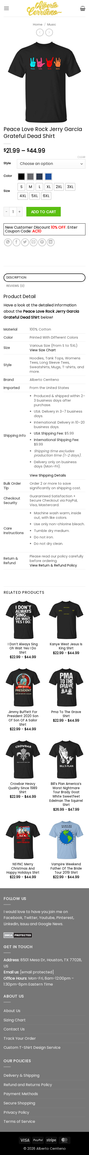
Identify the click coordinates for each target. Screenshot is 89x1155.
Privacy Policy (16, 1112)
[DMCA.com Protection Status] (18, 935)
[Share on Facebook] (16, 242)
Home (37, 24)
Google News (50, 924)
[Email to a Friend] (33, 242)
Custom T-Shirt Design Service (32, 1047)
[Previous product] (49, 32)
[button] (6, 8)
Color (8, 176)
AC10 (36, 231)
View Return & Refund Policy (53, 565)
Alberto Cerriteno (51, 1148)
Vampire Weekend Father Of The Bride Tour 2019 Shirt (66, 868)
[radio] (21, 176)
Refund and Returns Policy (28, 1084)
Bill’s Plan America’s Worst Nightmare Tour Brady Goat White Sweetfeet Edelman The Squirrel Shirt (66, 794)
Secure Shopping (19, 1103)
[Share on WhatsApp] (8, 242)
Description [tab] (16, 277)
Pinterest (64, 917)
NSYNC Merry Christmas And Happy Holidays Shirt (22, 868)
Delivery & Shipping (21, 1075)
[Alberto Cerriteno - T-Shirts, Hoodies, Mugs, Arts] (44, 8)
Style (7, 163)
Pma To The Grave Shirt (66, 714)
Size (7, 191)
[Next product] (39, 32)
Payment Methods (21, 1094)
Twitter (30, 917)
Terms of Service (19, 1121)
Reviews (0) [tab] (15, 286)
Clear (81, 157)
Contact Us (14, 1029)
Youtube (47, 917)
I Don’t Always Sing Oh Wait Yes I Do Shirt (23, 648)
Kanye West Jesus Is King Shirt (66, 646)
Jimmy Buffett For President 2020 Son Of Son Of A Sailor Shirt (22, 718)
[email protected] (37, 972)
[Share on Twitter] (25, 242)
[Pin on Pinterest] (42, 242)
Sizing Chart (15, 1020)
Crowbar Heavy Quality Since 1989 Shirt (22, 788)
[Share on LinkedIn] (51, 242)
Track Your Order (20, 1038)
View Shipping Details (48, 475)
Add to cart (43, 211)
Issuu (24, 924)
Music (51, 24)
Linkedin (11, 924)
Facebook (13, 917)
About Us (12, 1010)
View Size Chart (43, 350)
